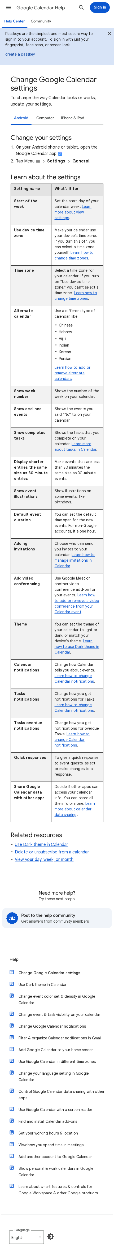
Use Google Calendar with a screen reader (55, 1109)
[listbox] (26, 1237)
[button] (8, 7)
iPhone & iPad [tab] (72, 118)
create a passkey (20, 54)
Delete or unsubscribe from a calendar (52, 852)
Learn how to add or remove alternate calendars (73, 373)
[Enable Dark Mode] (50, 1236)
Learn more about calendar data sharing (75, 809)
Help (14, 959)
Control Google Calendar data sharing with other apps (61, 1094)
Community (41, 21)
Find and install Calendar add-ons (48, 1121)
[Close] (109, 34)
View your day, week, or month (44, 859)
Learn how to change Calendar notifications (72, 740)
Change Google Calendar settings (49, 972)
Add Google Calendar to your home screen (56, 1049)
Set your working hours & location (48, 1133)
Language (22, 1230)
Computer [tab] (45, 118)
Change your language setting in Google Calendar (54, 1076)
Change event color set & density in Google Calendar (57, 999)
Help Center (14, 21)
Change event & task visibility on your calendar (59, 1014)
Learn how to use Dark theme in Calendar (77, 647)
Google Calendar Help (40, 8)
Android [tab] (21, 118)
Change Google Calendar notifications (52, 1026)
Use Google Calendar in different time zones (57, 1061)
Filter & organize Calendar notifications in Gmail (60, 1038)
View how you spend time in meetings (51, 1145)
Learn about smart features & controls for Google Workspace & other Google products (58, 1189)
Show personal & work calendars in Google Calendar (56, 1171)
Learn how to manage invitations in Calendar (75, 560)
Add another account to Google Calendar (55, 1156)
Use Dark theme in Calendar (41, 844)
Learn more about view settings (73, 212)
